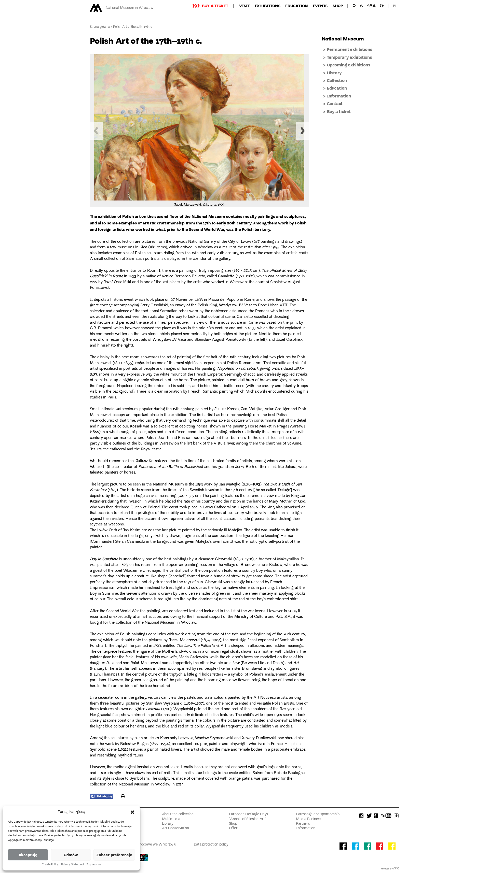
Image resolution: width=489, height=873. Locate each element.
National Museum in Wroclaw (130, 8)
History (334, 72)
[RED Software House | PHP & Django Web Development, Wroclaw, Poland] (396, 869)
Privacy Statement (72, 865)
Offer (233, 828)
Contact (335, 103)
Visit (244, 5)
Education (296, 5)
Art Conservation (175, 828)
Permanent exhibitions (349, 49)
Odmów (71, 854)
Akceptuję (27, 854)
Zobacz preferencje (114, 854)
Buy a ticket (215, 5)
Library (167, 824)
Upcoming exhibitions (348, 65)
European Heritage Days (248, 814)
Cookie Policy (50, 865)
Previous (96, 131)
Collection (337, 80)
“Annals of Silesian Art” (247, 819)
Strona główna (100, 27)
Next (302, 131)
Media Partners (308, 819)
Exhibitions (267, 5)
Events (320, 5)
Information (339, 96)
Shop (338, 5)
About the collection (178, 814)
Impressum (94, 865)
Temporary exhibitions (349, 57)
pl (395, 5)
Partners (303, 824)
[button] (132, 812)
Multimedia (171, 819)
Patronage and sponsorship (317, 814)
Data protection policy (211, 844)
